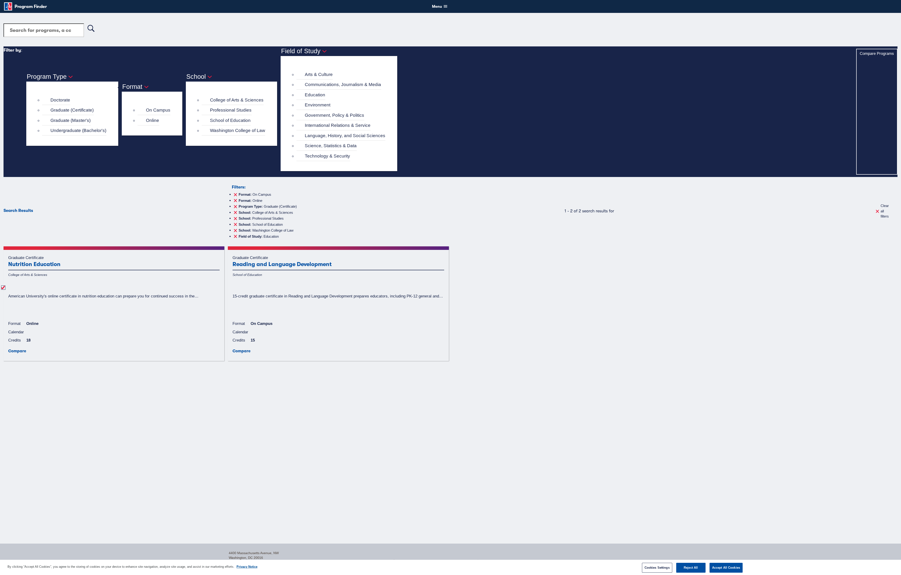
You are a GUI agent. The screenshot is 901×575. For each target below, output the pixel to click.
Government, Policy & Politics (334, 115)
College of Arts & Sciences (236, 100)
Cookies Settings (657, 567)
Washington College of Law (237, 130)
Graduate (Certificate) (72, 110)
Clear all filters (885, 211)
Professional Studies (231, 110)
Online (152, 120)
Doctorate (60, 100)
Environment (317, 104)
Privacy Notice (247, 566)
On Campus (158, 110)
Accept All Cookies (726, 567)
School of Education (230, 120)
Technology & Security (327, 156)
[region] (450, 567)
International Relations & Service (337, 125)
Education (315, 94)
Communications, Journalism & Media (343, 84)
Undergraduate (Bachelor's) (78, 130)
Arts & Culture (319, 74)
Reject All (691, 567)
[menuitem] (74, 100)
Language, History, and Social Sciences (345, 135)
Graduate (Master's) (70, 120)
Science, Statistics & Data (331, 145)
